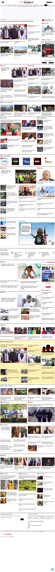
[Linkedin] (44, 517)
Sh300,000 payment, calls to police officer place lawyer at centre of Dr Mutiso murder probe (20, 114)
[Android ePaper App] (44, 62)
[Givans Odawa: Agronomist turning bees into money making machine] (3, 187)
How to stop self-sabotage (48, 476)
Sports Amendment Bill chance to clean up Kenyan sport (11, 234)
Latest (3, 65)
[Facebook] (31, 517)
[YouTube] (51, 517)
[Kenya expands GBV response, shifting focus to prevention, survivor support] (29, 136)
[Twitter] (38, 517)
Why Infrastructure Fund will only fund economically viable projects (12, 202)
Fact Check (5, 425)
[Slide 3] (10, 421)
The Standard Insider (7, 341)
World (31, 402)
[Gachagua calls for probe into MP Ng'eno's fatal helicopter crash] (34, 48)
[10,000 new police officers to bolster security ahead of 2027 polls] (29, 123)
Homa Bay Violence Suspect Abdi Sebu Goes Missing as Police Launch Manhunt (48, 34)
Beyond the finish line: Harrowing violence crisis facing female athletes (10, 121)
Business (4, 168)
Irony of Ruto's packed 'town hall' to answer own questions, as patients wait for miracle (32, 255)
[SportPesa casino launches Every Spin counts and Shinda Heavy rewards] (40, 135)
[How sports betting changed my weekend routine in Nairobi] (40, 149)
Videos (3, 292)
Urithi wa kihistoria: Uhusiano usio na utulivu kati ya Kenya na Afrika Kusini (34, 468)
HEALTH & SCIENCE (7, 386)
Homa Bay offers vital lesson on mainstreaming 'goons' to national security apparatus (18, 255)
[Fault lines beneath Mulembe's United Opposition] (13, 32)
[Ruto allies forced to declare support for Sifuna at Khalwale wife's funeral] (48, 90)
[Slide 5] (13, 421)
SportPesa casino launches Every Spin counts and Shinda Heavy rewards (49, 134)
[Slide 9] (18, 421)
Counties (40, 168)
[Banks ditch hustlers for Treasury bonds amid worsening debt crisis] (3, 210)
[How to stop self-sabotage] (40, 477)
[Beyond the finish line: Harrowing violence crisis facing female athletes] (10, 129)
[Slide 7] (15, 421)
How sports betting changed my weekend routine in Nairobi (48, 148)
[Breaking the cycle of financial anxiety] (40, 496)
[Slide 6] (14, 421)
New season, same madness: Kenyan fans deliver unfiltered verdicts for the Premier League (20, 337)
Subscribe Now (48, 49)
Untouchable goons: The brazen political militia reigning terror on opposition (6, 114)
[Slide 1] (7, 421)
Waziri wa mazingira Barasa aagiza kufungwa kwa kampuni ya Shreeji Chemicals (6, 467)
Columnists (5, 250)
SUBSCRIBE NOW (49, 2)
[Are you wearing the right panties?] (40, 483)
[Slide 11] (21, 421)
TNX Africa (5, 473)
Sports (3, 325)
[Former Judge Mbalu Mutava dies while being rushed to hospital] (46, 175)
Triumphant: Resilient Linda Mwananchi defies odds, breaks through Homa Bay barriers (47, 114)
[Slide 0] (6, 421)
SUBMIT (22, 519)
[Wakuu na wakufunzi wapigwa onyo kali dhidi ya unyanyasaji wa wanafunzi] (20, 461)
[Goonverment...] (37, 233)
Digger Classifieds (34, 525)
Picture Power (6, 402)
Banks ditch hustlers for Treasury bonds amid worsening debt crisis (11, 209)
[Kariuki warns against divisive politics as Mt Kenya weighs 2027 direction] (24, 379)
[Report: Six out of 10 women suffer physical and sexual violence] (3, 140)
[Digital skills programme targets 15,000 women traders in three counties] (27, 190)
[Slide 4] (11, 421)
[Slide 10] (19, 421)
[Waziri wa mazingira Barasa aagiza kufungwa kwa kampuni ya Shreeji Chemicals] (6, 461)
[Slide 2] (9, 421)
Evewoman (41, 473)
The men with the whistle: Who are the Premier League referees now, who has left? (34, 337)
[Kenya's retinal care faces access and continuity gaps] (34, 391)
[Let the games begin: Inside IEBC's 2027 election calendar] (34, 90)
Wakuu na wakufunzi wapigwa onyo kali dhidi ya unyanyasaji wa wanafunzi (20, 467)
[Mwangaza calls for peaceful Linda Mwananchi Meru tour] (29, 271)
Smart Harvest (24, 473)
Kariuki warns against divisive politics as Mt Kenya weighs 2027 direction (33, 39)
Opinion (4, 218)
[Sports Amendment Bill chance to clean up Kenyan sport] (3, 235)
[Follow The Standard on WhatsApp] (52, 569)
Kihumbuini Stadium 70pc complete (6, 336)
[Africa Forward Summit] (13, 413)
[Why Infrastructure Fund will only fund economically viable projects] (3, 203)
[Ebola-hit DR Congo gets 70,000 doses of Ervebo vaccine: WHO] (32, 448)
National (4, 118)
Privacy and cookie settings (40, 531)
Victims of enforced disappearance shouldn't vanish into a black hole (4, 253)
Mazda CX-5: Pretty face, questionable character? (27, 201)
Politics (4, 262)
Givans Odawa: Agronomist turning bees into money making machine (11, 186)
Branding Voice (42, 118)
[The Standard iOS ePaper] (51, 62)
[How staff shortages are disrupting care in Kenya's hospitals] (19, 432)
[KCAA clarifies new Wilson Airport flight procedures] (3, 146)
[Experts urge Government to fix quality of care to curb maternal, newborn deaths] (6, 391)
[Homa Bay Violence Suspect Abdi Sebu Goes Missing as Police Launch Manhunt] (48, 28)
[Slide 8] (17, 421)
